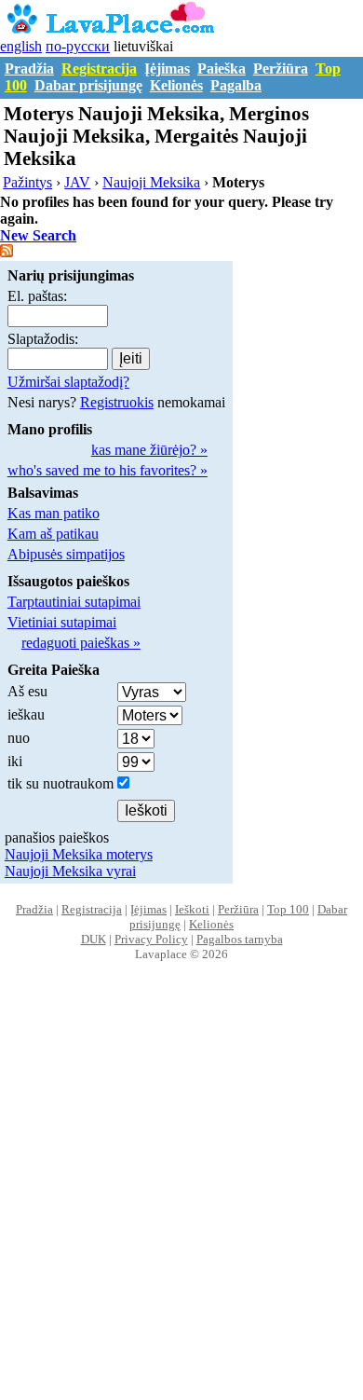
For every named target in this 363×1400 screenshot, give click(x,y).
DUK (93, 939)
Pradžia (29, 68)
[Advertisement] (181, 1200)
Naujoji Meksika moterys (79, 854)
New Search (38, 235)
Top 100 (288, 909)
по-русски (78, 46)
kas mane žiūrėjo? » (149, 450)
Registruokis (117, 402)
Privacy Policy (151, 939)
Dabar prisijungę (88, 85)
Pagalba (236, 85)
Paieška (221, 68)
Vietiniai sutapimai (61, 622)
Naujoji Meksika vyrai (70, 871)
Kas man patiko (53, 513)
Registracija (99, 68)
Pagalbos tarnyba (239, 939)
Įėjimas (167, 68)
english (21, 46)
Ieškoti (192, 909)
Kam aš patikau (53, 534)
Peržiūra (280, 68)
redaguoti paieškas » (81, 643)
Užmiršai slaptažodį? (68, 382)
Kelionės (176, 85)
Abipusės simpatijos (66, 554)
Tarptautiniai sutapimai (74, 602)
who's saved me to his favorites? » (107, 470)
